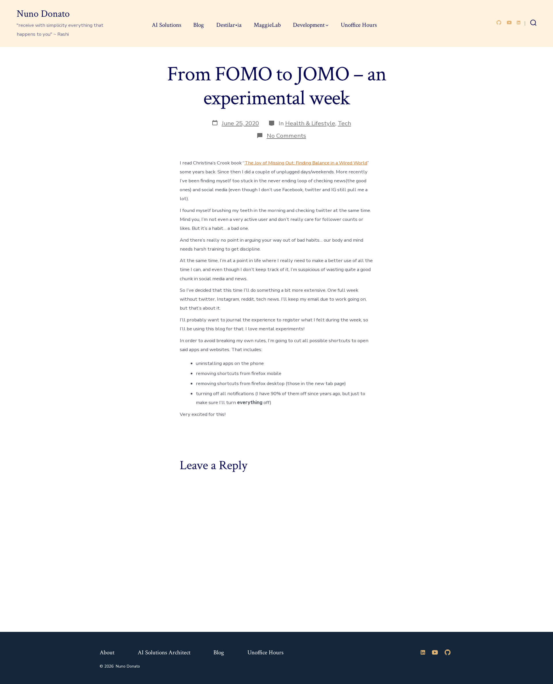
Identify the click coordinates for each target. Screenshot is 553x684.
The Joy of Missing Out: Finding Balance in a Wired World (306, 163)
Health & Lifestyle (310, 123)
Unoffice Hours (359, 25)
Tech (344, 123)
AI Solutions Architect (164, 652)
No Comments (286, 136)
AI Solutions (166, 25)
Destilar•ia (229, 25)
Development (309, 25)
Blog (198, 25)
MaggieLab (267, 25)
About (107, 652)
